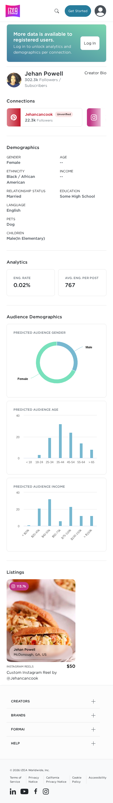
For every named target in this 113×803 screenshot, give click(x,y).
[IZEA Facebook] (35, 791)
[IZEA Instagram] (46, 791)
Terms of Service (15, 779)
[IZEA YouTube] (24, 791)
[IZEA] (12, 11)
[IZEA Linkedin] (13, 791)
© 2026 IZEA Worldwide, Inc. (29, 770)
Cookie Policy (76, 779)
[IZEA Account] (100, 11)
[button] (58, 11)
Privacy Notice (34, 779)
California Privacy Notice (56, 779)
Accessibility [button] (97, 777)
